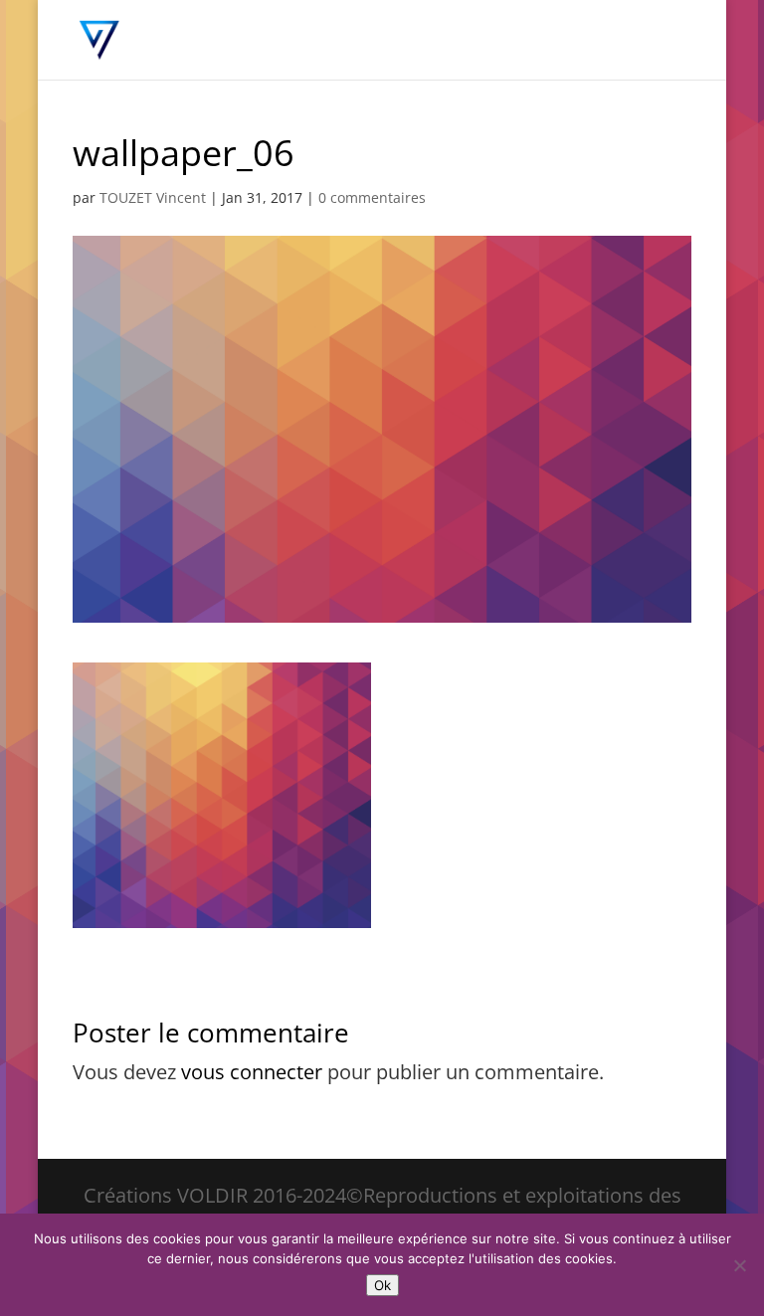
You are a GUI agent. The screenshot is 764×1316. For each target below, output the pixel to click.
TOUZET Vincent (152, 197)
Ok (382, 1285)
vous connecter (251, 1071)
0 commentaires (372, 197)
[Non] (739, 1265)
